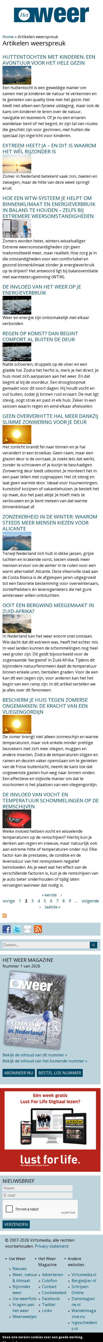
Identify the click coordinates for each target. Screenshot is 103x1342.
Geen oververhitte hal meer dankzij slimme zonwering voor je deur (50, 419)
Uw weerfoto (24, 1298)
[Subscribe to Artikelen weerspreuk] (50, 916)
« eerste (49, 895)
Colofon (49, 1280)
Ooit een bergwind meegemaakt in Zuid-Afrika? (48, 608)
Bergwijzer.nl (84, 1280)
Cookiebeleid (54, 1292)
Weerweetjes (24, 1316)
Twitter (49, 1304)
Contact (49, 1286)
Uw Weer (17, 1258)
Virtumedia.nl (84, 1274)
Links (47, 1310)
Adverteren (52, 1274)
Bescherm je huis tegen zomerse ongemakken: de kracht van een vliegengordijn (45, 705)
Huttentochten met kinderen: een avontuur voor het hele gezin (48, 59)
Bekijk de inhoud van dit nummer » (34, 1055)
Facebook (51, 1298)
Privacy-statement (52, 1246)
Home (8, 36)
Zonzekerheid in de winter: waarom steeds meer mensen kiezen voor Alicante (49, 522)
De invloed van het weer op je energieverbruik (41, 289)
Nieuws (19, 1268)
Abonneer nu (18, 1073)
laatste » (52, 907)
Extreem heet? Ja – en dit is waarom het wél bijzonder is (49, 148)
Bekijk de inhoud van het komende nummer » (44, 1061)
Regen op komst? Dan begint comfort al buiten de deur (40, 336)
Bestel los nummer (59, 1073)
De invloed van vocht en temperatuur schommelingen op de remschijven (50, 800)
